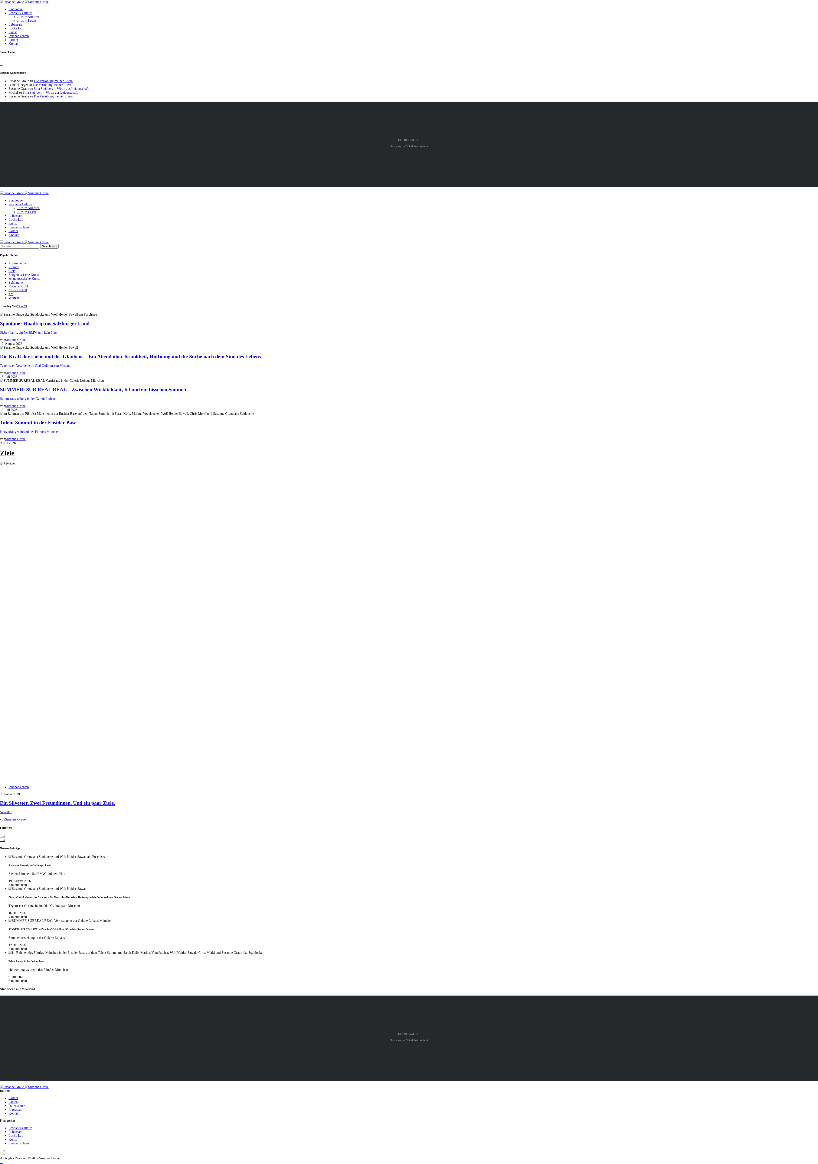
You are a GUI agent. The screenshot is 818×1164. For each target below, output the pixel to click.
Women (14, 298)
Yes (11, 294)
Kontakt (14, 43)
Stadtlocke (16, 9)
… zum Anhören (28, 17)
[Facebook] (1, 60)
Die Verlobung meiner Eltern (53, 81)
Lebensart (15, 24)
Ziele (12, 271)
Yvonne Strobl (18, 286)
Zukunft (14, 267)
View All (22, 306)
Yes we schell (18, 290)
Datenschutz (17, 1105)
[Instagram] (1, 64)
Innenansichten (19, 36)
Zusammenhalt (18, 263)
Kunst (13, 32)
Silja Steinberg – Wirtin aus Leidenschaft (61, 88)
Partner (13, 40)
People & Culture (20, 13)
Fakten (13, 1102)
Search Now (49, 246)
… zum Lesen (26, 20)
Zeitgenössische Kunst (24, 275)
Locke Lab (16, 28)
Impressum (16, 1109)
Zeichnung (16, 282)
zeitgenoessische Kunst (24, 278)
